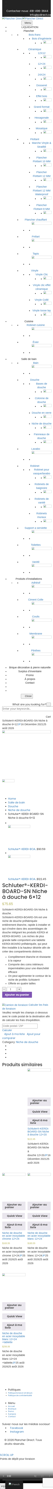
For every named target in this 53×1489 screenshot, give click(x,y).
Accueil (11, 1406)
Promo (11, 1411)
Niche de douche (19, 810)
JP (19, 724)
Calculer (7, 1030)
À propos (12, 1414)
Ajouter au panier (17, 995)
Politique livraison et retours (20, 1393)
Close (28, 696)
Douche (13, 806)
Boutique (12, 1409)
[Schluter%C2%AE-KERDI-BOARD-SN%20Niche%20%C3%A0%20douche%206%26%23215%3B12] (9, 1046)
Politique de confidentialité (20, 1395)
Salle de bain (16, 802)
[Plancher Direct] (12, 18)
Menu (28, 22)
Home (12, 798)
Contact (12, 1416)
